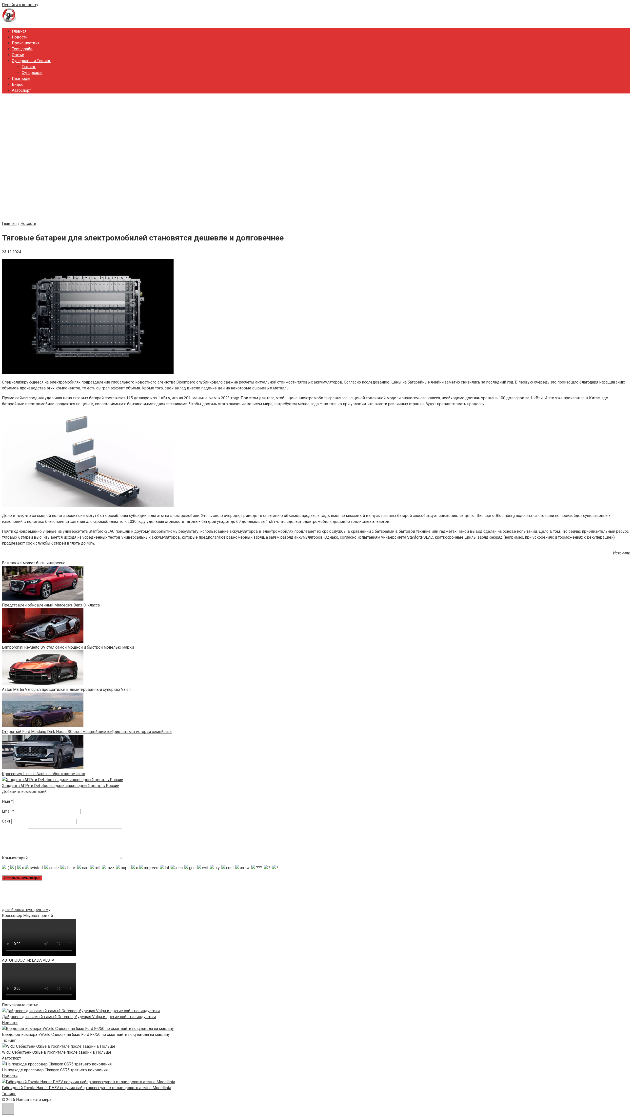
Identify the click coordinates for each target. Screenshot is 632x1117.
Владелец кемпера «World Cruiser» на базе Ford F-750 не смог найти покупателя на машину (86, 1034)
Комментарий (15, 858)
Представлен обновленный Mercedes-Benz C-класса (51, 605)
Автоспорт (21, 90)
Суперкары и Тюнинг (31, 60)
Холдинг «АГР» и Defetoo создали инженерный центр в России (60, 785)
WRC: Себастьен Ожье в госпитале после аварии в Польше (56, 1052)
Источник (621, 553)
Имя (7, 801)
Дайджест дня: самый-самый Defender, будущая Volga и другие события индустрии (79, 1016)
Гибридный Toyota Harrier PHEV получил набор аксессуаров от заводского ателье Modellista (86, 1087)
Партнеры (21, 78)
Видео (17, 84)
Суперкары (32, 72)
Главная (19, 31)
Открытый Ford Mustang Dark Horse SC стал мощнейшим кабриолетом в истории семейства (87, 731)
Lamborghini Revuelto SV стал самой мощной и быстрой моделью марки (68, 647)
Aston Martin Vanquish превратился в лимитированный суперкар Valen (66, 689)
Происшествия (26, 43)
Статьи (18, 55)
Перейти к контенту (20, 4)
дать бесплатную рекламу (26, 909)
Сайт (6, 821)
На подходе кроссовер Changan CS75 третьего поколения (55, 1070)
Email (8, 811)
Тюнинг (29, 66)
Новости (19, 37)
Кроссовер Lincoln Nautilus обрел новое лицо (43, 773)
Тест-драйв (22, 49)
